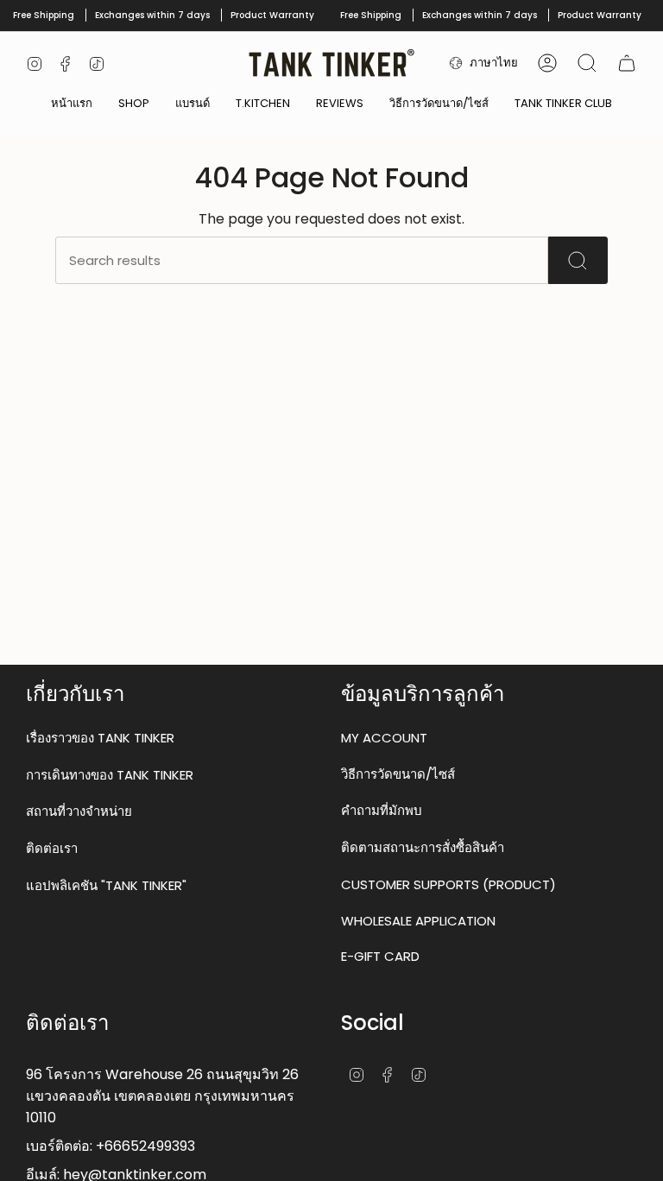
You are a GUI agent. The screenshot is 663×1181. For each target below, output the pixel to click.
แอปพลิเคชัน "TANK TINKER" (106, 885)
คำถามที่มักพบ (381, 810)
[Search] (578, 260)
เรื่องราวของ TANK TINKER (100, 738)
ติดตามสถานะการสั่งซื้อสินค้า (422, 847)
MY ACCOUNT (384, 738)
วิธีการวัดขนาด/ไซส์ (398, 774)
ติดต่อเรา (52, 848)
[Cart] (627, 63)
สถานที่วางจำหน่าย (79, 811)
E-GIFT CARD (380, 956)
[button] (133, 104)
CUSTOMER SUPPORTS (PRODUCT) (448, 884)
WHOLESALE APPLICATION (418, 921)
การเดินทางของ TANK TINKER (109, 775)
